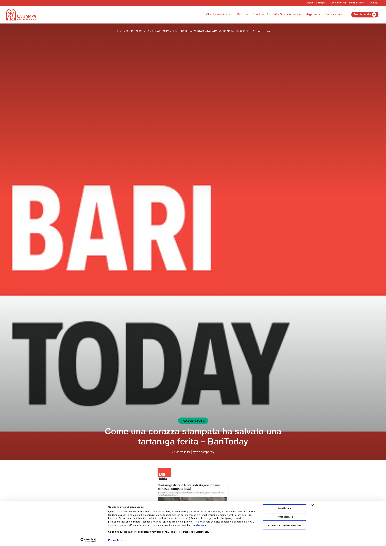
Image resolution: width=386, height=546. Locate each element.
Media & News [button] (356, 3)
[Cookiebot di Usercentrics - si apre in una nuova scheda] (88, 540)
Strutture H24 (261, 14)
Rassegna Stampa (157, 31)
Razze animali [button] (333, 14)
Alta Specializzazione (287, 14)
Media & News (134, 31)
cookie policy (200, 525)
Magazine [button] (311, 14)
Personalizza (115, 540)
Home (119, 31)
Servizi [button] (241, 14)
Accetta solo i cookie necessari (284, 525)
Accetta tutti (284, 508)
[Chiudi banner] (313, 505)
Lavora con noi (338, 3)
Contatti (374, 3)
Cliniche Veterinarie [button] (218, 14)
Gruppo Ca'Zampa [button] (315, 3)
